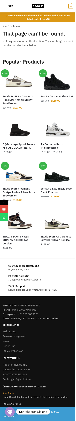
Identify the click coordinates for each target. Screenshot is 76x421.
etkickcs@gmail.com (24, 310)
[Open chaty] (10, 412)
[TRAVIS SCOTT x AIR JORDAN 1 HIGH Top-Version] (19, 221)
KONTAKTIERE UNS (15, 374)
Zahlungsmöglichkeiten (17, 379)
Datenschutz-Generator (17, 369)
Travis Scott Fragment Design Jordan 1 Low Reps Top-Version (19, 192)
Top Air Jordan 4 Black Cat (57, 96)
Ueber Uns (9, 346)
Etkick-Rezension (13, 351)
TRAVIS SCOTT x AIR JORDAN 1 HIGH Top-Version (16, 240)
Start (5, 26)
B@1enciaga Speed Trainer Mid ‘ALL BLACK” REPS (19, 145)
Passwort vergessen (14, 336)
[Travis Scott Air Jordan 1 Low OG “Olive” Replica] (57, 221)
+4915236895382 (29, 305)
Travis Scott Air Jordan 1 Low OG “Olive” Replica (56, 238)
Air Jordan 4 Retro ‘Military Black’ (52, 145)
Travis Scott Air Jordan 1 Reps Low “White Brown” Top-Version (18, 100)
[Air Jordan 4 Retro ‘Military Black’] (57, 129)
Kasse (6, 341)
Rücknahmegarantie (15, 364)
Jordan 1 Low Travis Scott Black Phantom (56, 190)
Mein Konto (9, 331)
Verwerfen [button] (10, 416)
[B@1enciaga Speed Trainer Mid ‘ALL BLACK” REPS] (19, 129)
